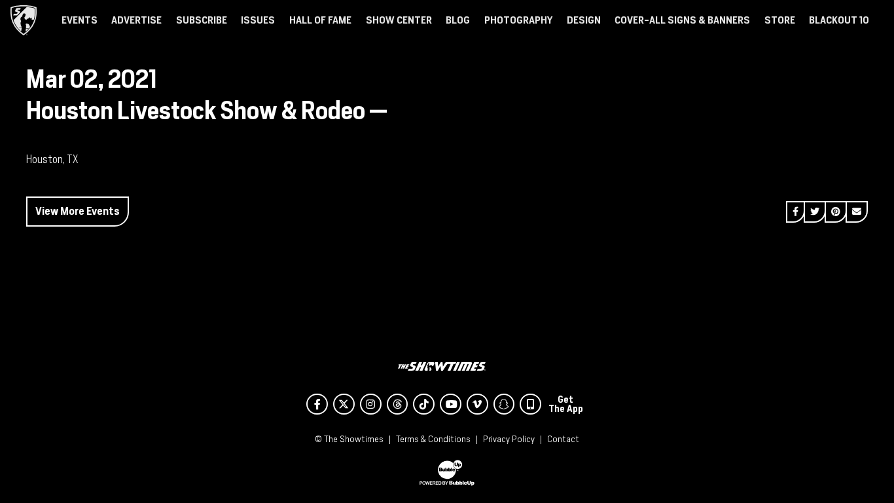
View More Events (77, 211)
